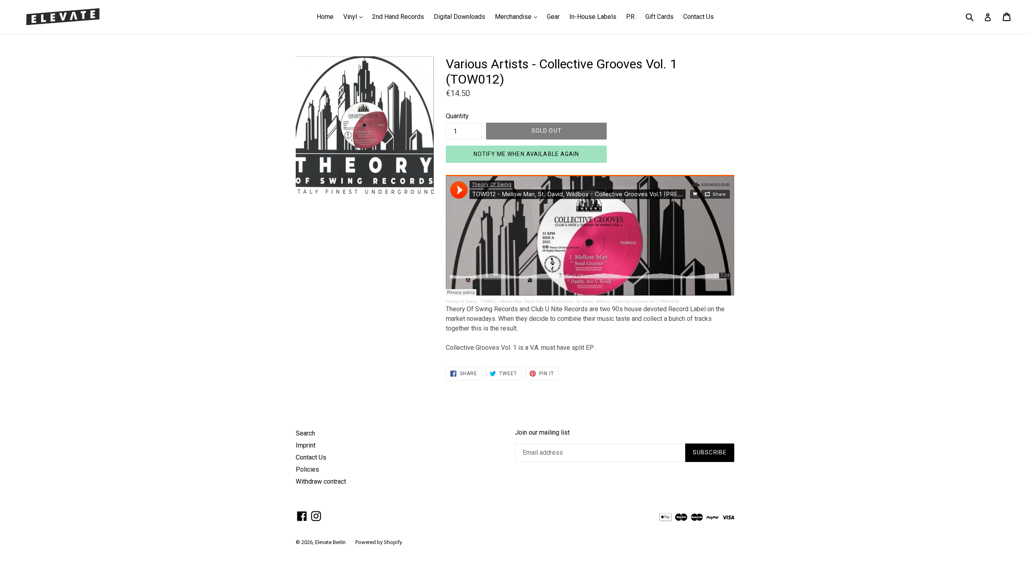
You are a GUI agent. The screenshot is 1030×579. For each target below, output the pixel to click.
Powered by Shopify (378, 542)
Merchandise (518, 16)
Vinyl (355, 16)
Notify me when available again (526, 154)
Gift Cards (659, 17)
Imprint (305, 445)
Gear (553, 17)
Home (325, 17)
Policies (307, 469)
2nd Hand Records (398, 17)
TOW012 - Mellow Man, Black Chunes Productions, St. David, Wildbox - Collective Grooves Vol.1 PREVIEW (579, 301)
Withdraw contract (321, 481)
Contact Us (698, 17)
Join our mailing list (542, 432)
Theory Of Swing (461, 301)
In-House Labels (592, 17)
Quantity (457, 116)
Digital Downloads (459, 17)
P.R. (631, 17)
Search (305, 433)
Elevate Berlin (330, 542)
